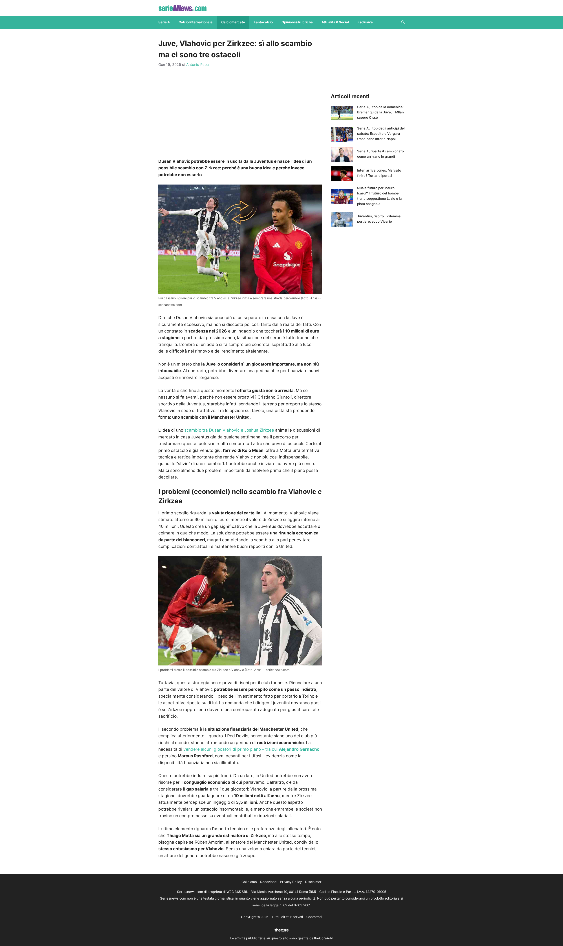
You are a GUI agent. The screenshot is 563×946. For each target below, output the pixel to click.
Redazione (268, 882)
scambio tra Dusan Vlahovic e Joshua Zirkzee (229, 430)
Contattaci (314, 917)
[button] (403, 22)
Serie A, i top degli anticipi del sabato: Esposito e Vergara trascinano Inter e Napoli (381, 133)
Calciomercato (233, 22)
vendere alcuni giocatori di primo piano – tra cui (251, 749)
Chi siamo (249, 882)
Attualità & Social (335, 22)
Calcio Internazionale (195, 22)
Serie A (164, 22)
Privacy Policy (291, 882)
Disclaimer (313, 882)
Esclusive (365, 22)
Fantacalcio (263, 22)
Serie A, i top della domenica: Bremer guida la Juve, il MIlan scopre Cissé (380, 112)
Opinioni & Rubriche (297, 22)
